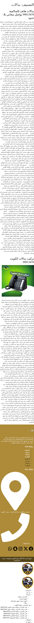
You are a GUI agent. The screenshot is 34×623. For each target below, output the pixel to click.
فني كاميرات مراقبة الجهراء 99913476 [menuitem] (15, 613)
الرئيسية (27, 450)
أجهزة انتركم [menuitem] (23, 599)
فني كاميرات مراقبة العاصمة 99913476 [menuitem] (15, 616)
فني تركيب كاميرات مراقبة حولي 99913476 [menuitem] (14, 609)
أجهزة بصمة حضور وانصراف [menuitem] (19, 601)
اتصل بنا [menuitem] (28, 622)
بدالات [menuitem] (25, 603)
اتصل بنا (27, 456)
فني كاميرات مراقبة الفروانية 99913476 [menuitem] (15, 618)
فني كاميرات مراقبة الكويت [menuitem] (22, 605)
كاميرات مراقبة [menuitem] (22, 597)
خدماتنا (28, 454)
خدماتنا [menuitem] (29, 594)
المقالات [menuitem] (28, 620)
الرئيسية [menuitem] (28, 590)
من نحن (27, 452)
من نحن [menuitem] (28, 592)
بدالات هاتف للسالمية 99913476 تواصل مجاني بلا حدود (18, 14)
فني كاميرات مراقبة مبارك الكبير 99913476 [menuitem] (14, 607)
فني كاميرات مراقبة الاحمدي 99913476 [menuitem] (15, 611)
